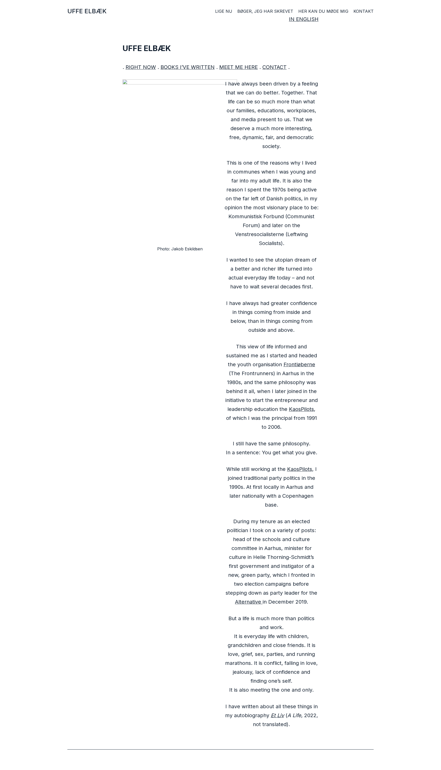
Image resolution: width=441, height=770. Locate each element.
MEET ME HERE (238, 67)
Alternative (249, 602)
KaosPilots (301, 409)
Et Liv (277, 715)
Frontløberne (299, 364)
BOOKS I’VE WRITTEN (188, 67)
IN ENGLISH (303, 19)
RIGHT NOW (141, 67)
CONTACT (274, 67)
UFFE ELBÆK (87, 11)
